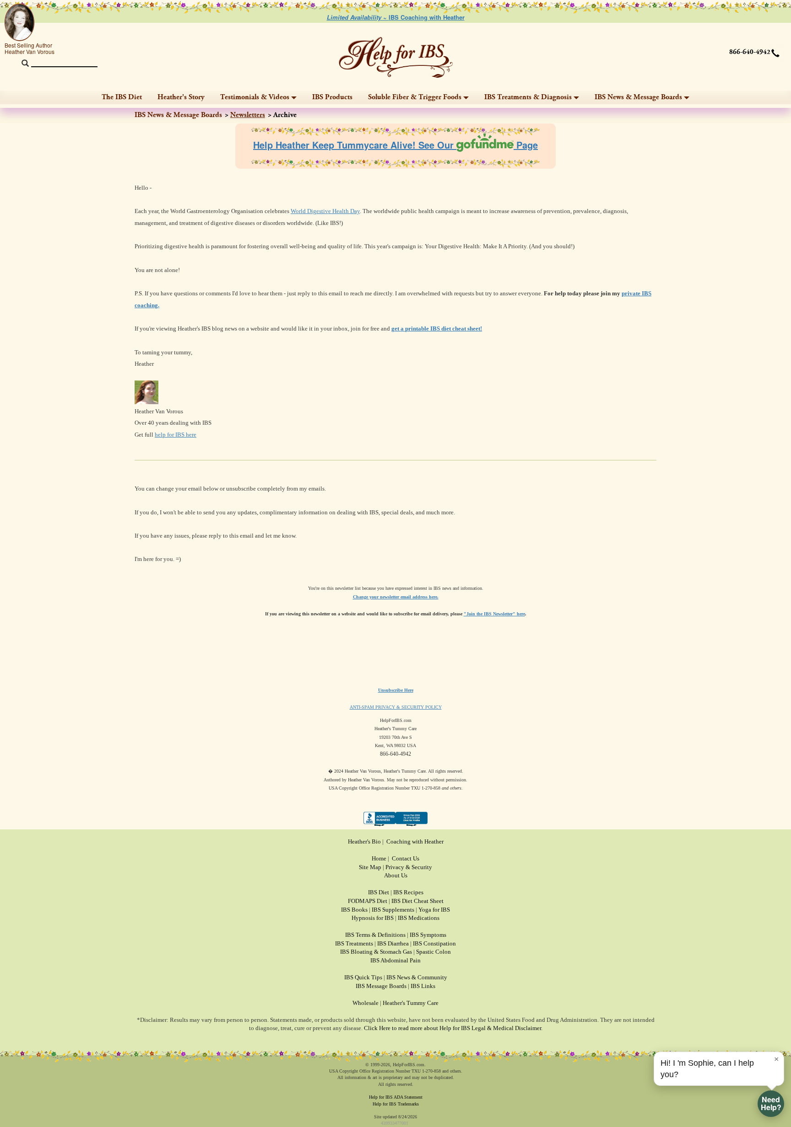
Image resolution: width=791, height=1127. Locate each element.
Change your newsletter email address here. (396, 596)
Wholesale (365, 1002)
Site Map (370, 867)
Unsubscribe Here (395, 690)
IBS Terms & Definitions (375, 934)
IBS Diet (378, 892)
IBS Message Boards (381, 986)
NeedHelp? (771, 1103)
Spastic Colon (433, 951)
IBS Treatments (354, 943)
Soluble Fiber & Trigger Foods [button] (414, 97)
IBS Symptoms (428, 934)
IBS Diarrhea (393, 943)
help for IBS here (175, 434)
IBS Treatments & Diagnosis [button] (528, 97)
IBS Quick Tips (363, 977)
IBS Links (423, 986)
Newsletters (247, 115)
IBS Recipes (408, 892)
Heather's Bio (364, 841)
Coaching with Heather (415, 841)
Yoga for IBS (434, 909)
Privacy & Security (408, 867)
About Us (395, 875)
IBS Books (354, 909)
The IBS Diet (122, 97)
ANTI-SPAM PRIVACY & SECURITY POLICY (396, 707)
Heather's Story (181, 97)
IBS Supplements (393, 909)
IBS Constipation (434, 943)
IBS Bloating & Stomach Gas (376, 951)
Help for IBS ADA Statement (396, 1097)
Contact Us (405, 858)
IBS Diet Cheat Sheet (417, 900)
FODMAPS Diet (367, 900)
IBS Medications (418, 917)
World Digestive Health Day (325, 211)
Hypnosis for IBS (373, 917)
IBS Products (332, 97)
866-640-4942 (749, 52)
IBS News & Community (416, 977)
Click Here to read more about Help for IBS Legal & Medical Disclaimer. (453, 1028)
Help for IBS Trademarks (396, 1103)
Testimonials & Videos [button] (254, 97)
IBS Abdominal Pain (395, 960)
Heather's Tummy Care (411, 1002)
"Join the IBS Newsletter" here (494, 613)
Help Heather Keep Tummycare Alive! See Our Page (395, 144)
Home (379, 858)
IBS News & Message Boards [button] (638, 97)
